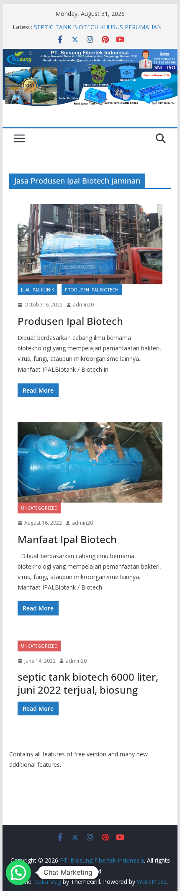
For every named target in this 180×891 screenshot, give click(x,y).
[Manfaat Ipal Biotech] (90, 462)
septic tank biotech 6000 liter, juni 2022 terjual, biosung (88, 683)
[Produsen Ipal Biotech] (90, 244)
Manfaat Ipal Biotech (67, 539)
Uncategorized (39, 508)
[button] (18, 872)
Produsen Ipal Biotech (91, 290)
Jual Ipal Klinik (37, 290)
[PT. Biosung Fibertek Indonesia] (90, 54)
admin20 (83, 304)
